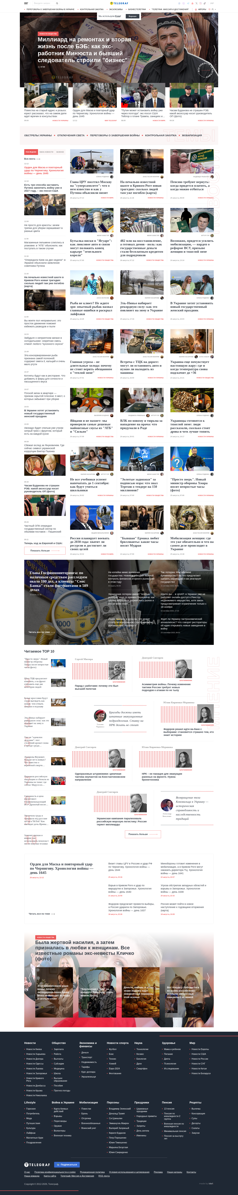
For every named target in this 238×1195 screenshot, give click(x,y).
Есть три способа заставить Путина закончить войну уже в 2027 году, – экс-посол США (43, 188)
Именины (141, 1135)
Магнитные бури (34, 1138)
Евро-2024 (114, 1068)
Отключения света (71, 135)
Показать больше (40, 550)
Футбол (112, 1049)
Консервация (198, 1113)
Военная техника (62, 1135)
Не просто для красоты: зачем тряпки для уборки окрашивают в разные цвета (43, 228)
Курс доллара (88, 1072)
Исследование (171, 1068)
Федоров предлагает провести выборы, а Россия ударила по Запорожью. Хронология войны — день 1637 (131, 907)
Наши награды (174, 1172)
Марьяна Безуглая (118, 1147)
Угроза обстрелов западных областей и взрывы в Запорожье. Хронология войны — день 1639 (183, 888)
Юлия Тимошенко (118, 1142)
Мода (29, 1118)
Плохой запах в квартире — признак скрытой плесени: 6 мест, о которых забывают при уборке (44, 396)
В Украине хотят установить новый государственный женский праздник (41, 413)
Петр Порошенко (117, 1138)
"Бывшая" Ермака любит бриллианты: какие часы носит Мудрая (139, 541)
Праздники (141, 1102)
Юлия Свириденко (118, 1152)
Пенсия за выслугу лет (173, 1137)
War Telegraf (62, 120)
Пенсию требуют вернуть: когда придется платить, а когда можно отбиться (190, 185)
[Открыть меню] (26, 3)
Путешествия (33, 1123)
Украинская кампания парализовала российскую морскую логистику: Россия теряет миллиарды (122, 821)
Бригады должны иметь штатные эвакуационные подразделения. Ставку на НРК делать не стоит (126, 719)
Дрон (139, 1063)
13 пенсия (169, 1109)
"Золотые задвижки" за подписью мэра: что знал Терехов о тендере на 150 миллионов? (139, 485)
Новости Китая (199, 1068)
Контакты (191, 1172)
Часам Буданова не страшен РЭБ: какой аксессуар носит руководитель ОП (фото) (142, 113)
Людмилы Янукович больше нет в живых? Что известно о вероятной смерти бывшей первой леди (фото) (35, 761)
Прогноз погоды (62, 1090)
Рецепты (195, 1102)
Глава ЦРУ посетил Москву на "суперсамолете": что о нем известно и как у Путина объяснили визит (91, 187)
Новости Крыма (34, 1090)
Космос (140, 1054)
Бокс (111, 1054)
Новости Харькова (35, 1054)
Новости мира (110, 120)
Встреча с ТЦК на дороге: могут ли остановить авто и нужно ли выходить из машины (141, 367)
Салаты (196, 1128)
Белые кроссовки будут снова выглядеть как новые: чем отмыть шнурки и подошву (36, 702)
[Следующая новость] (215, 50)
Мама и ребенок (172, 1049)
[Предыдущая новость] (23, 50)
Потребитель (33, 1113)
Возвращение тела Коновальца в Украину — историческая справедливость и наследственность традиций (192, 808)
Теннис (112, 1059)
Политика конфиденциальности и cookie (55, 1172)
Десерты (196, 1123)
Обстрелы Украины (38, 135)
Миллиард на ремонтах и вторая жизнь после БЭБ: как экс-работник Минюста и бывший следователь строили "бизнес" (190, 113)
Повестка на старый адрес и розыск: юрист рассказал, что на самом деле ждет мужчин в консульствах (85, 49)
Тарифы (85, 1067)
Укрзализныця (88, 1077)
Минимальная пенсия (175, 1131)
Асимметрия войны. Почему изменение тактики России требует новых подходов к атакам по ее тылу (166, 687)
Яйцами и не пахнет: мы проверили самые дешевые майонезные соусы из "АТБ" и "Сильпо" (91, 426)
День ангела (142, 1131)
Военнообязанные (90, 1123)
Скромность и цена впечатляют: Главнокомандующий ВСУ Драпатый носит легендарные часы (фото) (35, 800)
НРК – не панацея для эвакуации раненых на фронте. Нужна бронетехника (162, 776)
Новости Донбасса (35, 1085)
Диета (167, 1059)
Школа (57, 1073)
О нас (27, 1172)
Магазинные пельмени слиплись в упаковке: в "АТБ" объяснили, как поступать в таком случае (44, 245)
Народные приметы (146, 1116)
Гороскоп (31, 1109)
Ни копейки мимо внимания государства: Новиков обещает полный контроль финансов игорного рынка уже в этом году (131, 577)
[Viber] (183, 3)
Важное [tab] (60, 152)
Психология (170, 1063)
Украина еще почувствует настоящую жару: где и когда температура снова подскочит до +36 (189, 367)
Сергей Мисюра (84, 659)
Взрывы (58, 1116)
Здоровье (168, 1042)
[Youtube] (192, 3)
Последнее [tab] (31, 152)
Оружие (58, 1126)
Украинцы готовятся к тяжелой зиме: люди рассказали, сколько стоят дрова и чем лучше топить (190, 426)
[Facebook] (179, 3)
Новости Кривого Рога (35, 1079)
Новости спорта (118, 1042)
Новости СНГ (198, 1063)
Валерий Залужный (119, 1128)
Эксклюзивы (116, 9)
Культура (30, 1128)
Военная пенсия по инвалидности (174, 1125)
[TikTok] (204, 3)
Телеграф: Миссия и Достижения (77, 1176)
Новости (30, 1042)
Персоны (113, 1102)
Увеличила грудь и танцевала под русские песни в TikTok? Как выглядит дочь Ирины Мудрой (35, 820)
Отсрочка (86, 1118)
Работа (57, 1054)
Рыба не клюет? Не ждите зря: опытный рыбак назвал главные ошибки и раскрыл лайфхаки (91, 308)
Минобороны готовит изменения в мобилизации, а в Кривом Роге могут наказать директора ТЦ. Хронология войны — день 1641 (182, 868)
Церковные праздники (142, 1110)
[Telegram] (188, 3)
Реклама (158, 1172)
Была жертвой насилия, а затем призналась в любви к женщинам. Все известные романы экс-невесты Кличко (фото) (84, 950)
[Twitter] (196, 3)
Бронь (84, 1113)
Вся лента (29, 159)
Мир (192, 1042)
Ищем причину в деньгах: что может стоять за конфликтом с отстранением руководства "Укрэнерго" (130, 622)
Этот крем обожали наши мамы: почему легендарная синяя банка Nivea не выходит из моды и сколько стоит (53, 992)
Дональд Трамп (117, 1113)
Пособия (58, 1085)
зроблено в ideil (206, 1184)
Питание (168, 1054)
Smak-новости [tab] (46, 152)
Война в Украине (63, 1102)
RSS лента (104, 1176)
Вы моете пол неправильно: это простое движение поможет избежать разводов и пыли (42, 323)
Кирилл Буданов (117, 1133)
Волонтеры (59, 1131)
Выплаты (58, 1059)
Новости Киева (34, 1049)
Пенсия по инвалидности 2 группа (172, 1116)
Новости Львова (34, 1068)
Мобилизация (192, 135)
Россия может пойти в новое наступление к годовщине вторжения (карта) (182, 907)
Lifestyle (30, 1102)
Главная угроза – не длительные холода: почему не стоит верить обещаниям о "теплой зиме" (91, 367)
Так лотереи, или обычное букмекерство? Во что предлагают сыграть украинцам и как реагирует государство (181, 577)
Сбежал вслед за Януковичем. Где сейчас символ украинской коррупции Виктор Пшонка (44, 448)
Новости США (199, 1054)
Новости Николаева (36, 1095)
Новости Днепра (34, 1059)
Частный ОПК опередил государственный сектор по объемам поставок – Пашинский (42, 528)
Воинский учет (88, 1128)
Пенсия (167, 1102)
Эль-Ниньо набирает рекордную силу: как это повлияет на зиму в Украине (141, 306)
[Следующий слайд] (215, 9)
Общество (59, 1042)
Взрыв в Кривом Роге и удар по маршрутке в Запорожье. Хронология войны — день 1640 (130, 888)
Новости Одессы (35, 1063)
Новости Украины (157, 120)
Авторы (202, 9)
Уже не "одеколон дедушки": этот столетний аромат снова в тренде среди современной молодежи (36, 741)
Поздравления (33, 1142)
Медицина (59, 1068)
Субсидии (59, 1063)
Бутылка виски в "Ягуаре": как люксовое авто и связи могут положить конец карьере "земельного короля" (91, 248)
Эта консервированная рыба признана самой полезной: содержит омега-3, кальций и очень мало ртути (44, 360)
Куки (117, 16)
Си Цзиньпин (115, 1118)
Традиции (141, 1121)
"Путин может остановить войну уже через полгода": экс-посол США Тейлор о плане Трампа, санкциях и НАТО (93, 113)
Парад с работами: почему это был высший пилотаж (96, 687)
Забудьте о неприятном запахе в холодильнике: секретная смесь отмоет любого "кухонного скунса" (43, 341)
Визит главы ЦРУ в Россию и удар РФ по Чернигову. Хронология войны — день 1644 (130, 866)
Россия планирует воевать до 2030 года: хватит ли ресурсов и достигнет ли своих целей (89, 543)
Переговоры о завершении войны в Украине (50, 9)
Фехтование (115, 1073)
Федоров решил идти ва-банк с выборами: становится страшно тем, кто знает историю (188, 732)
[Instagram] (200, 3)
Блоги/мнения (119, 682)
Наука (138, 1042)
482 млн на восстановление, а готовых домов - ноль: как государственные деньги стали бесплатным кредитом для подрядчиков (141, 248)
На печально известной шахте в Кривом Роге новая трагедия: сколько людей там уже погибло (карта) (44, 282)
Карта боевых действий (61, 1110)
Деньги (85, 1052)
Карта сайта (50, 1176)
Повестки (86, 1109)
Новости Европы (200, 1049)
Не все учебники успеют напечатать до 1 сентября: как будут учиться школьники (89, 485)
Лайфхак (30, 1133)
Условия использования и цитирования (129, 1172)
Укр (212, 3)
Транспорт (86, 1057)
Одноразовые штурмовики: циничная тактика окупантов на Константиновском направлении (100, 776)
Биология (141, 1059)
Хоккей (112, 1063)
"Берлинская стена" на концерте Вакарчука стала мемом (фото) (97, 992)
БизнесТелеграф (137, 9)
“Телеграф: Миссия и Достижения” (170, 9)
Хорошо (132, 16)
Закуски (196, 1133)
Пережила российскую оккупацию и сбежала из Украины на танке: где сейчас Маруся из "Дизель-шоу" (36, 780)
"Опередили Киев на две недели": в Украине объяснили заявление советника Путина (45, 263)
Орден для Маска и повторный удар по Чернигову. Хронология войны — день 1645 (45, 113)
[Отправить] (57, 3)
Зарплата (59, 1049)
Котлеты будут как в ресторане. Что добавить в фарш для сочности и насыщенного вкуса (44, 378)
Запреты (140, 1126)
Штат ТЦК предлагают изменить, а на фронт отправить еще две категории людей (35, 682)
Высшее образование (60, 1079)
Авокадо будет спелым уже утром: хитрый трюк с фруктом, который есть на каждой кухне (44, 431)
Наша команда (31, 1176)
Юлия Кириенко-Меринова (178, 702)
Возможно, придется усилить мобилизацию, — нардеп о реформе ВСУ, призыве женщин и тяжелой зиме (192, 246)
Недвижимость (89, 1062)
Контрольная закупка (91, 9)
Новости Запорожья (36, 1073)
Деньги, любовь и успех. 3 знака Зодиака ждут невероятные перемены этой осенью (140, 992)
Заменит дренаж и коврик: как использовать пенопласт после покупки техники (36, 839)
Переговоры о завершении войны (115, 135)
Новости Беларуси (201, 1073)
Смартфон (141, 1068)
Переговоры (60, 1121)
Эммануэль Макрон (119, 1123)
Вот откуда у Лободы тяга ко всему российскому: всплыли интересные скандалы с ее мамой (183, 992)
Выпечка (196, 1109)
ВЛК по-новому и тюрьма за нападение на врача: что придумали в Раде (141, 424)
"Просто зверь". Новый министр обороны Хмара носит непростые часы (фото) (189, 485)
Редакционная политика (92, 1172)
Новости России (200, 1059)
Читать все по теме (39, 632)
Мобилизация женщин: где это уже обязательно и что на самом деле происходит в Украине (192, 543)
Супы (194, 1118)
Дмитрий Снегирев (152, 657)
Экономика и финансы (88, 1044)
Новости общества (205, 120)
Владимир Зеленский (120, 1109)
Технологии (142, 1049)
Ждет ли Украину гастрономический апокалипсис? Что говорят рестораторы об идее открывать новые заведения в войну (184, 624)
